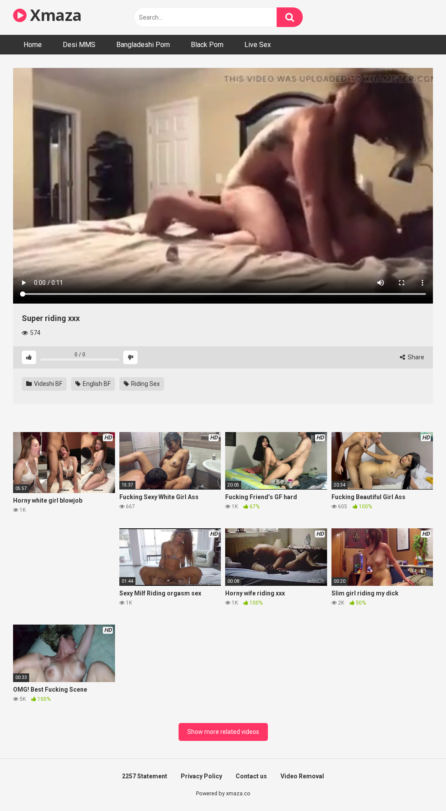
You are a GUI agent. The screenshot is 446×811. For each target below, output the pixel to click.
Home (33, 45)
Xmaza (54, 15)
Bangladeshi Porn (143, 45)
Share (415, 357)
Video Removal (302, 776)
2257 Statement (144, 776)
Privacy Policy (201, 776)
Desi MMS (79, 45)
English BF (96, 383)
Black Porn (207, 45)
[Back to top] (417, 785)
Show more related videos (223, 731)
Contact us (251, 776)
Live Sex (257, 45)
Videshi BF (47, 383)
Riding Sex (145, 383)
